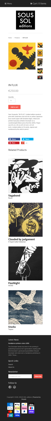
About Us (11, 367)
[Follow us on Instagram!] (15, 388)
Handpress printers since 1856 (18, 343)
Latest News (13, 340)
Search (10, 364)
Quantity (11, 97)
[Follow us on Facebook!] (10, 388)
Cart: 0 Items (39, 3)
